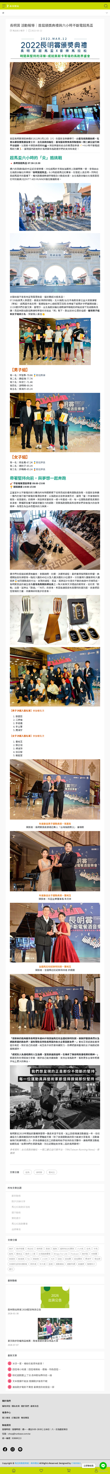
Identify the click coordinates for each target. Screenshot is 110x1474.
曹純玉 (52, 1172)
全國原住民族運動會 (18, 1263)
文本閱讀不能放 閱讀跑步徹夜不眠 (28, 1381)
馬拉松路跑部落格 (21, 1207)
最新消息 (35, 1406)
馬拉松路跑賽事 (20, 1223)
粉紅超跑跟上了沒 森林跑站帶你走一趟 (30, 1375)
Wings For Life (60, 1253)
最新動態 (16, 1195)
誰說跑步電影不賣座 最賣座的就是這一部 (31, 1387)
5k (28, 1258)
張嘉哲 (12, 1258)
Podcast (75, 1253)
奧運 (48, 1248)
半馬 (96, 1248)
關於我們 (25, 1406)
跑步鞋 (85, 1253)
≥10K (45, 1258)
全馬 (88, 1248)
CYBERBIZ (76, 1463)
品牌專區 (16, 1229)
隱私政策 (16, 1406)
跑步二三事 (30, 1253)
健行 (11, 1269)
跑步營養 (20, 1248)
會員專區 (25, 1417)
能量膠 (81, 1263)
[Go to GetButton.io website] (103, 1471)
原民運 (33, 1263)
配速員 (21, 1258)
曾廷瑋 (97, 1258)
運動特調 (71, 1263)
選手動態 (16, 1212)
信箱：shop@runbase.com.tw (16, 1433)
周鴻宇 (88, 1258)
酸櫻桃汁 (91, 1263)
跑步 (11, 1248)
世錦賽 (94, 1253)
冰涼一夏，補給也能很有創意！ (27, 1363)
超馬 (27, 1172)
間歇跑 (36, 1258)
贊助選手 (16, 1218)
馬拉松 (30, 1248)
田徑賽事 (78, 1258)
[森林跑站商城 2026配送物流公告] (55, 1297)
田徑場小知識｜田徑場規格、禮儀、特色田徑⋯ (35, 1369)
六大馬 (80, 1248)
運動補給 (60, 1263)
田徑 (60, 1258)
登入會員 (6, 1417)
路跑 (55, 1248)
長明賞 (39, 1172)
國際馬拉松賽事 (67, 1248)
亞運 (51, 1263)
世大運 (42, 1263)
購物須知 (6, 1406)
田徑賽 (68, 1258)
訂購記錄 (16, 1417)
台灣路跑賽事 (45, 1253)
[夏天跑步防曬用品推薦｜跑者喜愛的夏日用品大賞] (55, 1328)
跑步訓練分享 (18, 1201)
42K (53, 1258)
